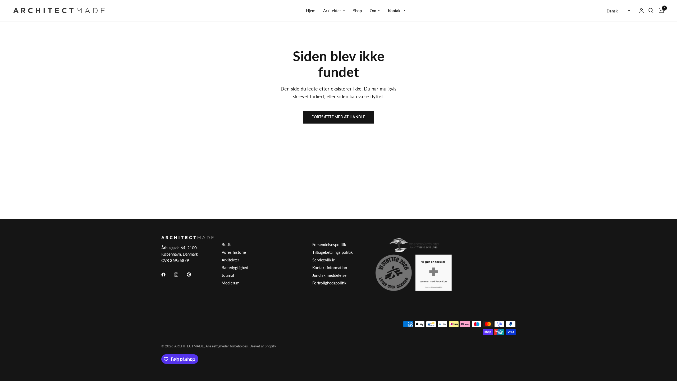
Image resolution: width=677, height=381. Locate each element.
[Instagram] (180, 274)
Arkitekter (332, 10)
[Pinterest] (192, 274)
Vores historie (234, 252)
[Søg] (651, 10)
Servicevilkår (323, 259)
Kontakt (395, 10)
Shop (357, 10)
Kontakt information (329, 267)
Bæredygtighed (235, 267)
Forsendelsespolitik (329, 244)
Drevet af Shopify (262, 346)
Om (373, 10)
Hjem (310, 10)
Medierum (230, 282)
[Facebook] (167, 274)
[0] (660, 10)
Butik (226, 244)
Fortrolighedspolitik (329, 282)
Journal (228, 275)
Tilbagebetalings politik (332, 252)
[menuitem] (310, 10)
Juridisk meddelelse (329, 275)
